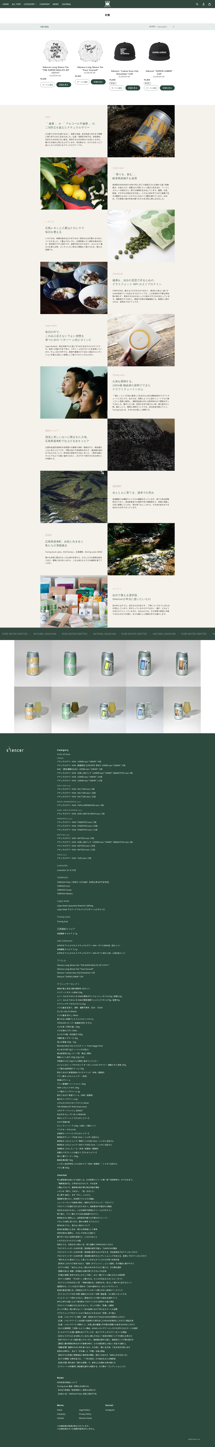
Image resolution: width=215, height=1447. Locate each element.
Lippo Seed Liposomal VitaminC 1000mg (75, 905)
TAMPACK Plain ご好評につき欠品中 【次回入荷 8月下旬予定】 (83, 882)
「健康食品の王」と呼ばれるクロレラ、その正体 (77, 1183)
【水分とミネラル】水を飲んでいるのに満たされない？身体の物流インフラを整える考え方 (94, 1336)
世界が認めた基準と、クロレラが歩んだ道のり (76, 1233)
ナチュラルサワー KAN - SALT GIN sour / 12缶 (76, 796)
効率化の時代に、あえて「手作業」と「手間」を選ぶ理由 (81, 1351)
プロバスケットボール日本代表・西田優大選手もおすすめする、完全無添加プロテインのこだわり (97, 1252)
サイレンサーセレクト (68, 984)
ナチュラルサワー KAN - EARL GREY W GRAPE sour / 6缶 (81, 813)
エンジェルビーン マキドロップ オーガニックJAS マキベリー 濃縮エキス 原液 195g (91, 1064)
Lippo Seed (51, 325)
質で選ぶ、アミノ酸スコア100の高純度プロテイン (78, 1214)
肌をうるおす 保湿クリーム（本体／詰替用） (75, 1095)
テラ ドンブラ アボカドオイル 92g (71, 1004)
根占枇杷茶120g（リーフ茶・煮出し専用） (75, 1053)
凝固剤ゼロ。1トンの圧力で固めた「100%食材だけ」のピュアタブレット (87, 1286)
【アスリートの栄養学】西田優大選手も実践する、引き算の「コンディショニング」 (92, 1366)
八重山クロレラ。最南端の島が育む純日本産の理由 (78, 1187)
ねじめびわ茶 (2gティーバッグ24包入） (73, 1049)
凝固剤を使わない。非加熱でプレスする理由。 (76, 1198)
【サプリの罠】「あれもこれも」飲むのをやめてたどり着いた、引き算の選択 (89, 1267)
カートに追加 (47, 84)
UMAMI (60, 758)
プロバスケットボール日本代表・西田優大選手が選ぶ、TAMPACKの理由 (87, 1248)
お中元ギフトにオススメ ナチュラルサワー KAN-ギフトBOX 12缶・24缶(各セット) (91, 953)
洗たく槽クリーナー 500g (67, 1156)
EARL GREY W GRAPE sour (69, 810)
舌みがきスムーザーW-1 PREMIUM (71, 1114)
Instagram (109, 1410)
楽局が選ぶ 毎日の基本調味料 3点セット (73, 988)
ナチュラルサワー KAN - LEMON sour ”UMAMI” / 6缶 (79, 761)
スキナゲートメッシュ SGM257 (70, 1110)
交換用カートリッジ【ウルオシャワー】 (73, 1133)
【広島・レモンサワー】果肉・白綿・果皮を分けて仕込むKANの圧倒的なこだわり (91, 1317)
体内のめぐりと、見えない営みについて (73, 1225)
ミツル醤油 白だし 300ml (67, 1015)
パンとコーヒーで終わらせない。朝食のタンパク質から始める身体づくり (87, 1298)
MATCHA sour (63, 835)
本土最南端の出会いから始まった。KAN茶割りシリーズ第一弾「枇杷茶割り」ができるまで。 (95, 1179)
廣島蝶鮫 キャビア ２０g (68, 933)
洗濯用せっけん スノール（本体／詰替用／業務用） (78, 1148)
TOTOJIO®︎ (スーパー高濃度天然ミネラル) (74, 1023)
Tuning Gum (118, 375)
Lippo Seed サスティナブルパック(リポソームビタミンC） (81, 909)
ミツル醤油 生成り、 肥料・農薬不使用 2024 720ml (80, 1007)
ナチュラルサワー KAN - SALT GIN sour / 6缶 (76, 789)
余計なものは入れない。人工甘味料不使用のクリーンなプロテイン (84, 1210)
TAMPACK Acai (63, 886)
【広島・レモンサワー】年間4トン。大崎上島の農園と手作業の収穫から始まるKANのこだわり (96, 1324)
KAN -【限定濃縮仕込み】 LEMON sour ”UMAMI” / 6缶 (80, 769)
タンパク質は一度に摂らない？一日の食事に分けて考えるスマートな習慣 (87, 1309)
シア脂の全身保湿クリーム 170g (70, 1068)
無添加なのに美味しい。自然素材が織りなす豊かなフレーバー (82, 1217)
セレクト (116, 589)
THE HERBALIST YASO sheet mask (72, 1106)
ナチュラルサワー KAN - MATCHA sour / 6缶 (75, 838)
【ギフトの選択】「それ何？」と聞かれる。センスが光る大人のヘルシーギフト (90, 1278)
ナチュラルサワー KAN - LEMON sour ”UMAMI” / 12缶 (79, 780)
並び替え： (153, 26)
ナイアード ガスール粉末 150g (69, 992)
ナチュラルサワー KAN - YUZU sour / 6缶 (74, 858)
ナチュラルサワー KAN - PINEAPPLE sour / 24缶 (77, 826)
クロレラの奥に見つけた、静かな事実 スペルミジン (78, 1221)
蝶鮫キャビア (52, 430)
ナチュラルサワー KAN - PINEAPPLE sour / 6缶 (77, 822)
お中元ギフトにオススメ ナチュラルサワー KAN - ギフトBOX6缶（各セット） (89, 945)
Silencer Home (85, 1418)
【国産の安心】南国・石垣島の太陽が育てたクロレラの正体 (82, 1271)
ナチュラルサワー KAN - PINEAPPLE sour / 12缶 (77, 829)
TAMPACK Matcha (65, 893)
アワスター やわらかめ (66, 1129)
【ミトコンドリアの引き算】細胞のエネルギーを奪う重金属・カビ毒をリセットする (92, 1294)
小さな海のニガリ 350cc (67, 1030)
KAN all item (63, 754)
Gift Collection (64, 941)
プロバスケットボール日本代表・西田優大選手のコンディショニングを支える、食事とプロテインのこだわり (102, 1256)
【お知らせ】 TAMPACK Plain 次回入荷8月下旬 (77, 1393)
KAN (47, 117)
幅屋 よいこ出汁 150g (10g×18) (70, 1057)
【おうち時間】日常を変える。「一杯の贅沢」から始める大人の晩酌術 (86, 1358)
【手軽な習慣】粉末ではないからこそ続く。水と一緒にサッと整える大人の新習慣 (91, 1275)
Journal (62, 1175)
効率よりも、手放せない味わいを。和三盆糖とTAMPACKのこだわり (85, 1244)
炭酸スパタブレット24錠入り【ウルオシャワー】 (77, 1152)
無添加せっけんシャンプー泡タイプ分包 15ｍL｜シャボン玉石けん (84, 1144)
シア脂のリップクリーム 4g (68, 1091)
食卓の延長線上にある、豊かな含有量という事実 (77, 1229)
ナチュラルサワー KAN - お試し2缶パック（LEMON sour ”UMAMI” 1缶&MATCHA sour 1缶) (95, 773)
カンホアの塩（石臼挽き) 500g (70, 1034)
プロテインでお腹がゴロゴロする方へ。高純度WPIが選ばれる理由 (84, 1206)
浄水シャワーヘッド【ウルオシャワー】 (73, 1118)
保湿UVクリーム (64, 1080)
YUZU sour (118, 168)
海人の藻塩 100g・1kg (66, 1042)
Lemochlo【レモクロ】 (67, 870)
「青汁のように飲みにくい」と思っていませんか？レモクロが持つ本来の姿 (88, 1259)
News (60, 1378)
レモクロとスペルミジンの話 (69, 1240)
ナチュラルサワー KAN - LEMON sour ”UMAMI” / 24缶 (79, 776)
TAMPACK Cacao (64, 889)
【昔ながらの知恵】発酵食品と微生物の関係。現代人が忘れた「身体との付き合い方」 (92, 1355)
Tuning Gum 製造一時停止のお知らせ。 (74, 1386)
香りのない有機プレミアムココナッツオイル (75, 1019)
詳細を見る (63, 84)
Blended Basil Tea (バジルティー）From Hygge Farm (80, 1045)
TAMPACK (117, 274)
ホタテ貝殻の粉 (63, 1122)
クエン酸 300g (63, 1167)
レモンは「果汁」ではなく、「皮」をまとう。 (76, 1191)
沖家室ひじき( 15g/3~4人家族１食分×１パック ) (77, 1061)
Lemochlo (62, 865)
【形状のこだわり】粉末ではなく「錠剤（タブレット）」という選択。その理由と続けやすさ (95, 1263)
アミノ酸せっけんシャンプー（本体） (72, 1076)
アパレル (61, 960)
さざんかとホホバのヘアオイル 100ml (73, 1103)
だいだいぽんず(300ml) (67, 1011)
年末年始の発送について (67, 1382)
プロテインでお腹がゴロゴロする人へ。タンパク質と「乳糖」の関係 (85, 1305)
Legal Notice (84, 1410)
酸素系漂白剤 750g (65, 1160)
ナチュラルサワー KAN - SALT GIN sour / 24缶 (76, 793)
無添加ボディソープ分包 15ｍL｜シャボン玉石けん (78, 1137)
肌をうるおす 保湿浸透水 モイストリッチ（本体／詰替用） (81, 1072)
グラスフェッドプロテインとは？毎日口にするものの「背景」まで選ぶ (86, 1313)
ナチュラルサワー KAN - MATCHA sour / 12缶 (76, 849)
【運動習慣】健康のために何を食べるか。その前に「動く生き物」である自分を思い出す (93, 1347)
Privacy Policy (85, 1414)
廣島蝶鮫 (116, 486)
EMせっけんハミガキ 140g (68, 1087)
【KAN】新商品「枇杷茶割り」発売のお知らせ (76, 1390)
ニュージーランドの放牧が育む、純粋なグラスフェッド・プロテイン (85, 1202)
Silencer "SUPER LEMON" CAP (70, 976)
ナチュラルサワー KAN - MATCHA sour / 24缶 (76, 845)
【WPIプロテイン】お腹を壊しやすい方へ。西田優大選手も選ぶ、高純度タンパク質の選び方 (95, 1339)
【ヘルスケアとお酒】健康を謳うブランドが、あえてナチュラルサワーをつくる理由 (92, 1332)
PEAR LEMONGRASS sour (69, 802)
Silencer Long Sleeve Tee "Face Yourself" (75, 969)
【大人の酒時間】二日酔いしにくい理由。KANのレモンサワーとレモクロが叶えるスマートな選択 (97, 1328)
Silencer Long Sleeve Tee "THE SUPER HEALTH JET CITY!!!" (83, 965)
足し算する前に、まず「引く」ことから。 (74, 1195)
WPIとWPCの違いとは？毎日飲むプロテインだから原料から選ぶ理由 (85, 1301)
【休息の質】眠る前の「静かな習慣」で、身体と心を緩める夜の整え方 (86, 1362)
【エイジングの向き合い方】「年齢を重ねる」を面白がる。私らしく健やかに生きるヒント (94, 1282)
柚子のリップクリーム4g (67, 1099)
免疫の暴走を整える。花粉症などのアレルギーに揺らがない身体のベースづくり (90, 1290)
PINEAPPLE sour (64, 819)
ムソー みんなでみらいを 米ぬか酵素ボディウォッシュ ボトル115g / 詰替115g (89, 996)
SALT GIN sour (64, 786)
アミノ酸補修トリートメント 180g (71, 1084)
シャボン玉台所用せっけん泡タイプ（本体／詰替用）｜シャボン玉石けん (87, 1163)
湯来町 (48, 535)
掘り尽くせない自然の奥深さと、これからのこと (77, 1237)
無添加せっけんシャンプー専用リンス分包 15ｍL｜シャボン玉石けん (85, 1141)
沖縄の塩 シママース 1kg (67, 1038)
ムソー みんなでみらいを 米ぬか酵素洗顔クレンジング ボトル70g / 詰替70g (88, 1000)
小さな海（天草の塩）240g (68, 1026)
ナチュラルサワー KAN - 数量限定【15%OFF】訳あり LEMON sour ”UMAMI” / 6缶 (91, 765)
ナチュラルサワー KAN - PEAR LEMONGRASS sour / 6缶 (80, 805)
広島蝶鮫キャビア (66, 929)
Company (61, 1414)
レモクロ (49, 221)
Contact (60, 1418)
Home (59, 1410)
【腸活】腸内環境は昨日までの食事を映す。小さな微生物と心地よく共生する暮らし (92, 1343)
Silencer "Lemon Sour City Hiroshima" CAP (76, 972)
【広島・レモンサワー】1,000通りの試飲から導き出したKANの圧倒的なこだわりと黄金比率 (95, 1320)
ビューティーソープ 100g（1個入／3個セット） (77, 1125)
